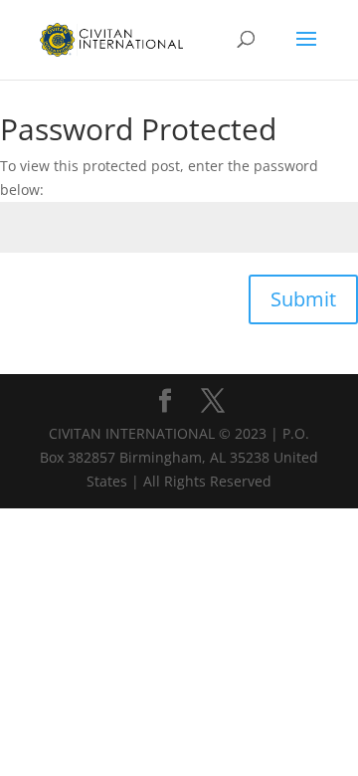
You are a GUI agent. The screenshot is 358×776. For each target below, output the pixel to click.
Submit (303, 299)
